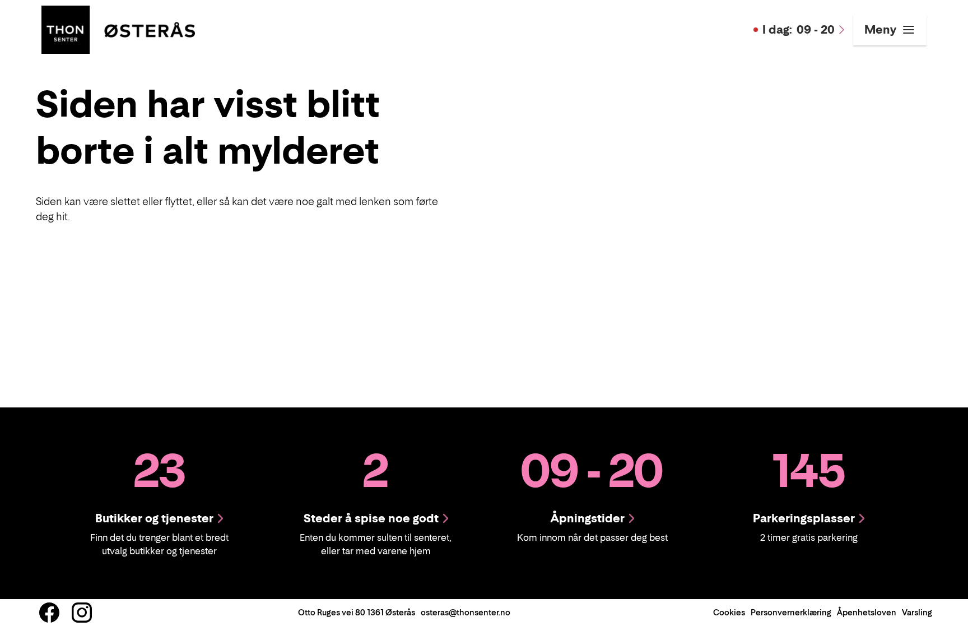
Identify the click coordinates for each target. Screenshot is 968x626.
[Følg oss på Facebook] (49, 612)
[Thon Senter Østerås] (118, 28)
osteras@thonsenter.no (465, 612)
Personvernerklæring (791, 612)
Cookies (729, 612)
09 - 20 (798, 29)
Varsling (917, 612)
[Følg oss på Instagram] (81, 612)
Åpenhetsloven (866, 612)
